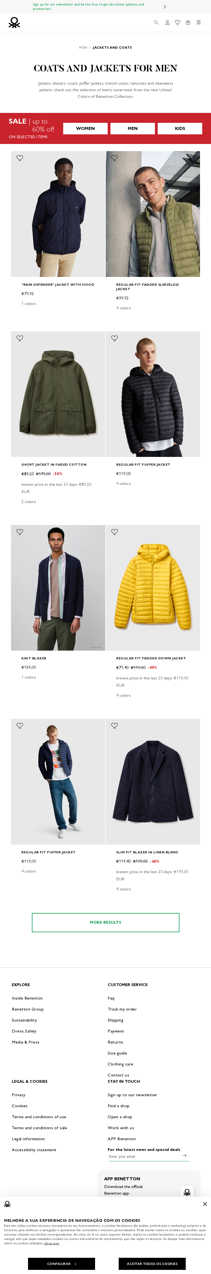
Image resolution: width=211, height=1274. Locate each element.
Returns (115, 1042)
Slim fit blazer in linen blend (147, 852)
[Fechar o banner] (205, 1204)
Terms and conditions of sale (39, 1127)
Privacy (19, 1094)
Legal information (28, 1138)
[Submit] (184, 1155)
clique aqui (51, 1243)
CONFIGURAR (59, 1264)
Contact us (118, 1075)
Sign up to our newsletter (132, 1094)
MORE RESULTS (105, 922)
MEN (133, 128)
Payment (116, 1031)
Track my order (122, 1009)
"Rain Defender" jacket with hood (57, 284)
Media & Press (26, 1042)
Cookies (20, 1105)
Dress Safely (24, 1031)
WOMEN (85, 128)
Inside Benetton (27, 998)
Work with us (121, 1127)
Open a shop (120, 1116)
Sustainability (24, 1020)
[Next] (164, 6)
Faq (111, 998)
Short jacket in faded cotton (54, 464)
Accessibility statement (34, 1149)
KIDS (180, 128)
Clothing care (121, 1064)
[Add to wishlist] (19, 158)
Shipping (115, 1020)
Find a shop (119, 1105)
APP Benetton (122, 1138)
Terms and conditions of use (39, 1116)
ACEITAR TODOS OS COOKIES (152, 1264)
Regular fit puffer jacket (143, 464)
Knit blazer (33, 658)
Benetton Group (28, 1009)
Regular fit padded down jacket (151, 658)
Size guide (117, 1053)
